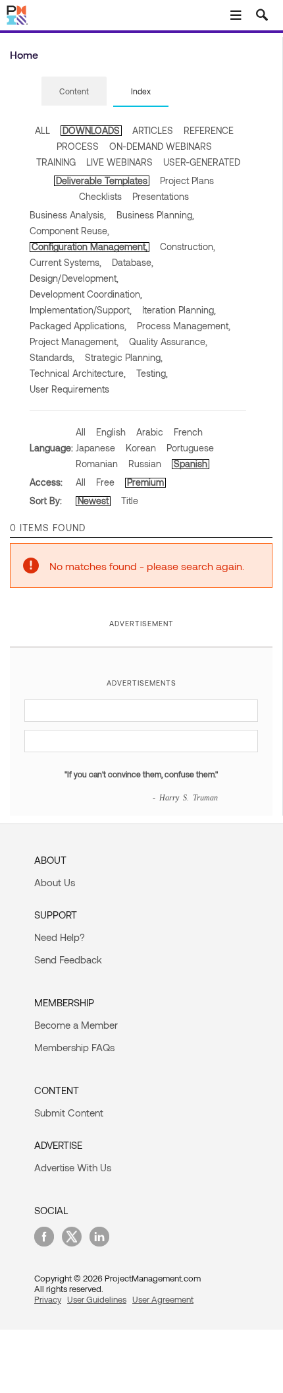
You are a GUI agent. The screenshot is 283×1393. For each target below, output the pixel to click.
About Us (54, 882)
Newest (93, 500)
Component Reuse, (69, 230)
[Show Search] (261, 15)
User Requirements (69, 389)
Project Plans (187, 180)
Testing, (152, 373)
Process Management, (183, 325)
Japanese (95, 447)
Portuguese (190, 447)
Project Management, (74, 341)
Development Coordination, (86, 294)
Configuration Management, (89, 246)
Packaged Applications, (78, 325)
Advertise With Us (72, 1167)
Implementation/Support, (81, 309)
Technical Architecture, (78, 373)
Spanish (190, 463)
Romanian (97, 463)
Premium (145, 482)
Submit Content (68, 1112)
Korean (141, 447)
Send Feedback (68, 959)
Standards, (52, 357)
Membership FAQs (74, 1047)
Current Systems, (65, 262)
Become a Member (76, 1025)
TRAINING (56, 162)
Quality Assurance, (168, 341)
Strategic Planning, (124, 357)
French (188, 431)
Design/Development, (74, 278)
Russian (144, 463)
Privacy (47, 1299)
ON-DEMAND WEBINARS (160, 146)
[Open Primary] (235, 15)
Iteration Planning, (179, 309)
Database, (132, 262)
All (81, 431)
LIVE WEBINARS (119, 162)
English (111, 431)
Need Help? (59, 937)
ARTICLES (152, 130)
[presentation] (74, 91)
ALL (42, 130)
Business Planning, (155, 214)
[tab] (74, 92)
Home (24, 54)
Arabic (149, 431)
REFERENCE (209, 130)
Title (129, 500)
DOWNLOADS (91, 130)
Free (105, 482)
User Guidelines (96, 1299)
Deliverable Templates (101, 180)
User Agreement (162, 1299)
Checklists (100, 196)
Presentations (160, 196)
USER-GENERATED (201, 162)
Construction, (187, 246)
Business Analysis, (68, 214)
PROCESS (78, 146)
